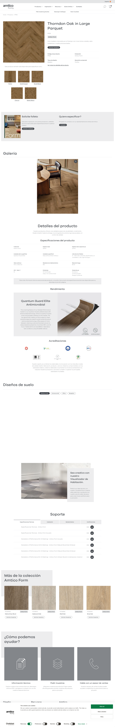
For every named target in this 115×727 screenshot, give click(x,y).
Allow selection (102, 711)
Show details (81, 724)
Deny (102, 716)
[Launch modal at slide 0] (75, 161)
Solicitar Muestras (54, 47)
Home (4, 15)
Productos (38, 6)
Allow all (102, 706)
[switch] (45, 724)
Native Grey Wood (10, 614)
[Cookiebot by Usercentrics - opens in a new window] (10, 724)
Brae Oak (90, 614)
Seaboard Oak (36, 614)
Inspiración (48, 6)
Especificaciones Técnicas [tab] (27, 522)
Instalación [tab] (50, 522)
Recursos (58, 6)
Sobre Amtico (68, 6)
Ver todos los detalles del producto (58, 65)
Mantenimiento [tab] (70, 522)
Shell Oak (62, 614)
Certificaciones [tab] (91, 522)
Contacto (79, 6)
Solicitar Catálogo (28, 129)
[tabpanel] (57, 542)
